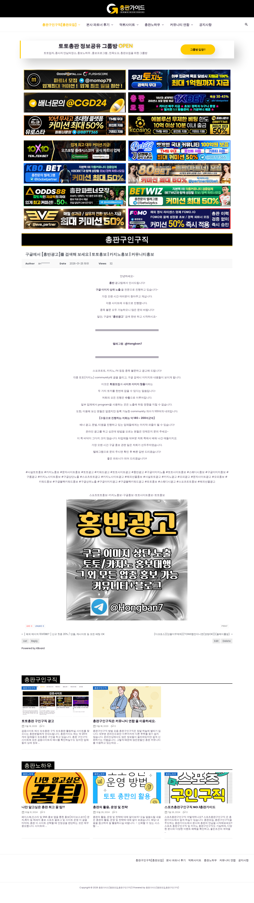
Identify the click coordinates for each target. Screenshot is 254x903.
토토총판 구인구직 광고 (38, 721)
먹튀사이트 (127, 24)
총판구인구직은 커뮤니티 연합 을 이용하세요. (124, 721)
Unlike (39, 626)
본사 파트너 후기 (98, 24)
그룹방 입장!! (197, 49)
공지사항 (205, 24)
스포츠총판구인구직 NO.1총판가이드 (189, 807)
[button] (78, 24)
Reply (34, 641)
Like (29, 626)
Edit (216, 641)
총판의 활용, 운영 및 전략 (110, 807)
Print (225, 626)
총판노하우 (152, 24)
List (25, 641)
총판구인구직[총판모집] (59, 24)
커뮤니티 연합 (179, 24)
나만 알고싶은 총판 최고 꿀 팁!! (43, 807)
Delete (227, 641)
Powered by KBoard (33, 648)
